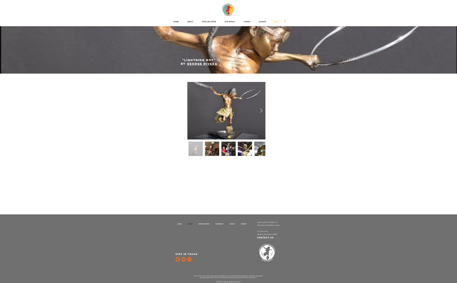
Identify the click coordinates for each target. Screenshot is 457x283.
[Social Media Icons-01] (189, 259)
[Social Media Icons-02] (177, 259)
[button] (285, 21)
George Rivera (202, 64)
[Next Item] (261, 110)
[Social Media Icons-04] (183, 259)
